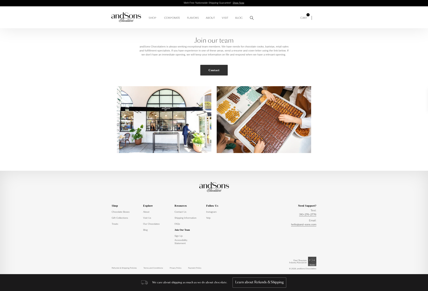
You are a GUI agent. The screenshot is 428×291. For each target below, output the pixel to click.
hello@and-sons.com (303, 224)
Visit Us (147, 218)
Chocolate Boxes (121, 212)
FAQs (177, 224)
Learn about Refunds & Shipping (259, 282)
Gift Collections (120, 218)
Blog (145, 230)
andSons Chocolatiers (306, 269)
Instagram (211, 212)
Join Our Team (182, 230)
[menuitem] (123, 212)
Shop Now (238, 3)
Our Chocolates (151, 224)
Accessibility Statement (181, 242)
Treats (115, 224)
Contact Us (180, 212)
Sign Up (179, 236)
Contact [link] (214, 70)
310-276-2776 (307, 214)
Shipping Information (185, 218)
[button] (153, 17)
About (146, 212)
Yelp (208, 218)
